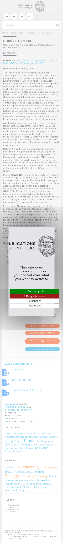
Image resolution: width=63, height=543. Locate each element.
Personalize (34, 301)
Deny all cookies (35, 296)
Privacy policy (34, 306)
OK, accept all (35, 291)
